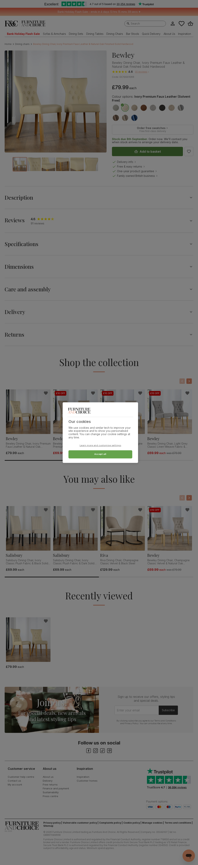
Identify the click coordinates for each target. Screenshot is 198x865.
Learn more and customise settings (100, 445)
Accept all (100, 454)
